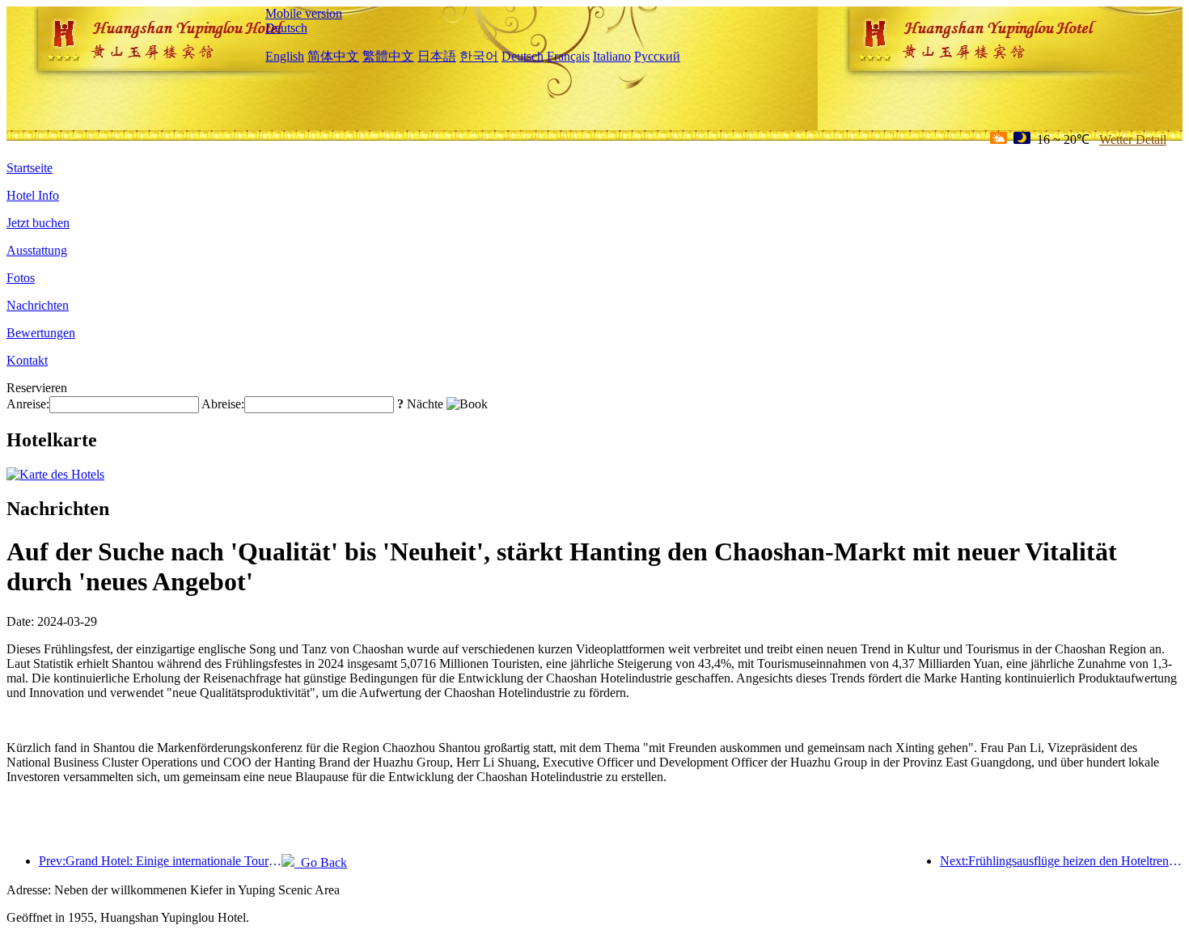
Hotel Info (32, 195)
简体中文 (333, 56)
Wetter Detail (1132, 139)
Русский (657, 56)
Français (568, 56)
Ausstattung (36, 250)
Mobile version (303, 13)
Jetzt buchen (38, 223)
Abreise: (222, 404)
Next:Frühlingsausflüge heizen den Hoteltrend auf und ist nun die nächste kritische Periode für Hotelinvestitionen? (1061, 861)
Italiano (612, 56)
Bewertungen (40, 333)
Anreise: (27, 404)
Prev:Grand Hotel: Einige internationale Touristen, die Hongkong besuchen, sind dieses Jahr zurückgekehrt (160, 861)
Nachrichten (37, 305)
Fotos (20, 278)
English (284, 56)
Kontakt (27, 360)
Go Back (320, 862)
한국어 (478, 56)
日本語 (436, 56)
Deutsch (286, 28)
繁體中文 (388, 56)
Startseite (29, 168)
